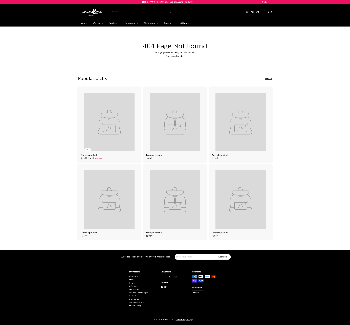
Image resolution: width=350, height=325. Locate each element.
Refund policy (135, 305)
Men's (131, 279)
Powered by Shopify (184, 319)
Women (97, 23)
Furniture (113, 23)
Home (132, 283)
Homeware (130, 23)
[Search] (171, 12)
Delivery (132, 296)
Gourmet (168, 23)
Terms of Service (136, 302)
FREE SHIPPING (167, 2)
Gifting (183, 23)
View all (268, 78)
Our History (134, 289)
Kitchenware (150, 23)
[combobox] (141, 12)
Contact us (134, 299)
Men (83, 23)
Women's (133, 276)
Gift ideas (133, 286)
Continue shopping (175, 56)
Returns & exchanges (138, 292)
